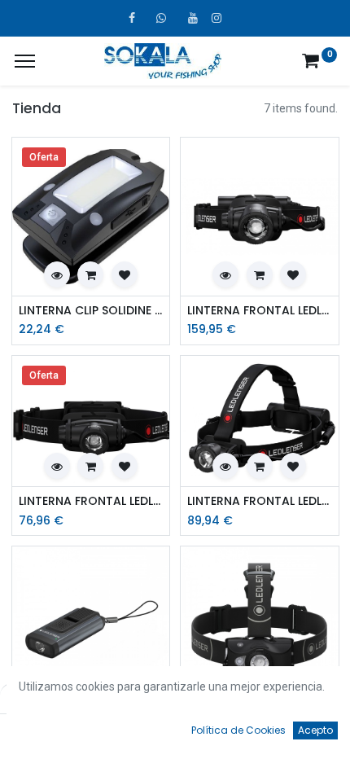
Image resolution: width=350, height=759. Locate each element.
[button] (57, 274)
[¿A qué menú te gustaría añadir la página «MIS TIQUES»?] (25, 61)
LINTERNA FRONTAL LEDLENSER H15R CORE (259, 310)
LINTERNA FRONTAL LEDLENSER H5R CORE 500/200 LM (91, 501)
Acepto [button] (315, 730)
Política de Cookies (238, 730)
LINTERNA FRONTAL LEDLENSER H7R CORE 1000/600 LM (259, 501)
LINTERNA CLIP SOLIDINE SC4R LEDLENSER (91, 310)
